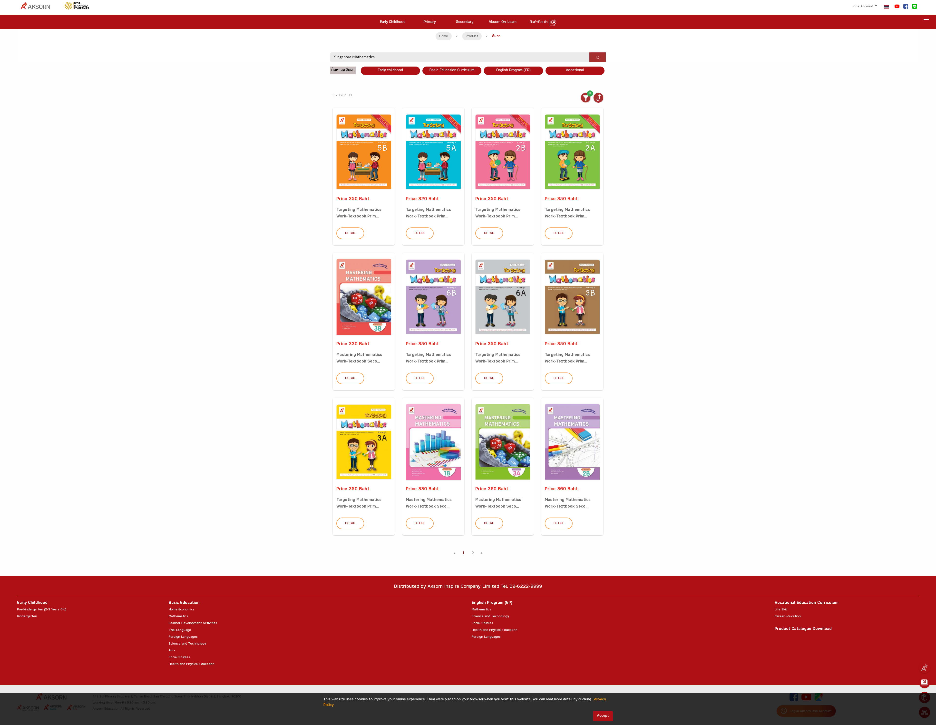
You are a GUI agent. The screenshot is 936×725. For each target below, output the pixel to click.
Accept (603, 716)
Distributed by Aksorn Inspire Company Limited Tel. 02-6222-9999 (468, 587)
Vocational (575, 70)
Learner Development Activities (193, 623)
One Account (863, 6)
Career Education (788, 616)
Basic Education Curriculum (451, 70)
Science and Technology (187, 644)
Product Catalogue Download (803, 629)
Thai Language (180, 630)
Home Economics (182, 609)
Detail (350, 233)
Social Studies (179, 657)
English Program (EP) (513, 70)
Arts (172, 650)
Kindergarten (27, 616)
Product (472, 36)
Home (443, 36)
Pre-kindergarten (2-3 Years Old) (41, 609)
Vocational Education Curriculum (806, 603)
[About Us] (924, 667)
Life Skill (781, 609)
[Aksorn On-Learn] (924, 682)
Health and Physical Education (191, 664)
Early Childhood (32, 603)
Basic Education (184, 603)
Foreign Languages (183, 637)
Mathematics (178, 616)
